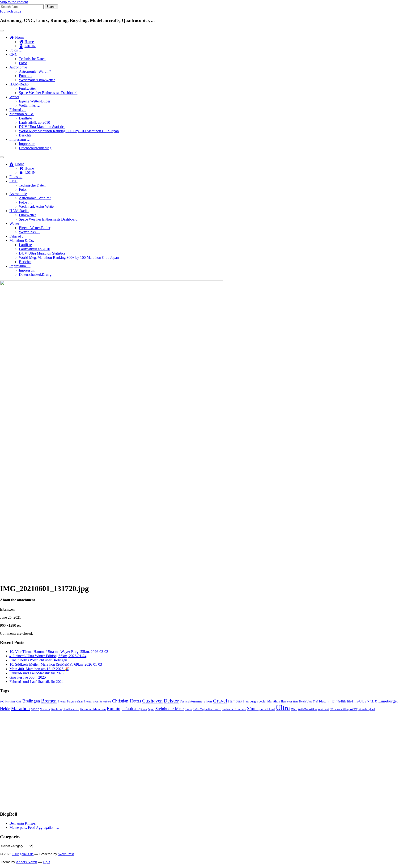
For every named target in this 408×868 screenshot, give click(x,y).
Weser (353, 709)
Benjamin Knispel (22, 823)
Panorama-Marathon (93, 709)
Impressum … (19, 139)
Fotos (23, 63)
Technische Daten (32, 59)
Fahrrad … (17, 110)
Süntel (253, 708)
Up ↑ (46, 862)
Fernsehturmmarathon (196, 701)
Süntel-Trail (267, 709)
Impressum (27, 144)
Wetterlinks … (29, 105)
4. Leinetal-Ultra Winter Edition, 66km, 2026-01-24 (47, 656)
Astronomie (18, 67)
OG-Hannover (71, 709)
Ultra (283, 707)
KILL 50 (372, 701)
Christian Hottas (126, 700)
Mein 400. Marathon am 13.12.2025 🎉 (39, 669)
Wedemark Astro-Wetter (37, 80)
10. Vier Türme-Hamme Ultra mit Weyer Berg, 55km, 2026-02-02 (58, 652)
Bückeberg (105, 701)
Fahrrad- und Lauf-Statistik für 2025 (36, 673)
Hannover (286, 701)
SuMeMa (198, 709)
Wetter (14, 97)
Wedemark (323, 709)
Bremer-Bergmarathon (70, 701)
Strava (188, 709)
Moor (35, 709)
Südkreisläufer (212, 709)
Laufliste (25, 118)
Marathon (20, 708)
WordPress (66, 854)
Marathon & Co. (21, 114)
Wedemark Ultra (339, 709)
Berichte (25, 135)
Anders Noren (26, 862)
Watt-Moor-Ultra (307, 709)
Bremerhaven (91, 701)
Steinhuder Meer (169, 708)
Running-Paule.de (123, 708)
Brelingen (31, 700)
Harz (295, 701)
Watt (294, 709)
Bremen (49, 701)
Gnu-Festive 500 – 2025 (27, 677)
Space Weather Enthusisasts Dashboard (48, 93)
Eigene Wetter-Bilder (34, 101)
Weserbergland (366, 709)
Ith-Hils (341, 701)
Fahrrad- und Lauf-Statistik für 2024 (36, 682)
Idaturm (325, 701)
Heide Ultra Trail (308, 701)
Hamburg (235, 701)
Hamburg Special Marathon (261, 701)
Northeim (56, 709)
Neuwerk (45, 709)
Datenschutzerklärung (35, 148)
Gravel (220, 701)
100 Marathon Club (10, 701)
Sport (151, 709)
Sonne (143, 709)
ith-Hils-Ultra (356, 701)
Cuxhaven (152, 701)
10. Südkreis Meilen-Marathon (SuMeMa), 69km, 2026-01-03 (55, 664)
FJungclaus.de (10, 11)
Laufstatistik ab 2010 (34, 122)
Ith (334, 701)
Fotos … (15, 50)
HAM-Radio (19, 84)
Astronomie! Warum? (35, 71)
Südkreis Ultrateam (234, 709)
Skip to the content (14, 2)
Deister (171, 701)
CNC (13, 54)
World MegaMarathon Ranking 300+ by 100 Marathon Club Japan (69, 131)
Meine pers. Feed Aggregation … (34, 827)
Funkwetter (27, 88)
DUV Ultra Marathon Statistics (42, 127)
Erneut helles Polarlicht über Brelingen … (40, 660)
